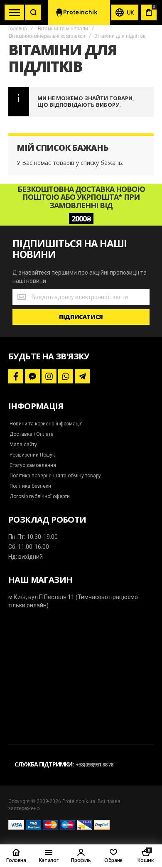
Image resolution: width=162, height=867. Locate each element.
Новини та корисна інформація (46, 424)
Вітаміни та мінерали (63, 29)
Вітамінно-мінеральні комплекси (47, 36)
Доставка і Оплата (32, 434)
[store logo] (79, 12)
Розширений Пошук (32, 455)
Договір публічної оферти (40, 496)
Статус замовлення (33, 465)
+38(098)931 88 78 (94, 764)
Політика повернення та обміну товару (55, 476)
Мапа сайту (23, 444)
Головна (17, 29)
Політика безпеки (30, 486)
